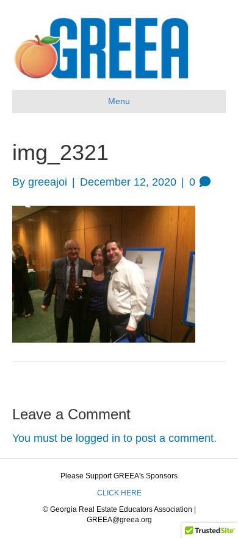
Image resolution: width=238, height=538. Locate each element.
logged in (98, 438)
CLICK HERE (119, 493)
